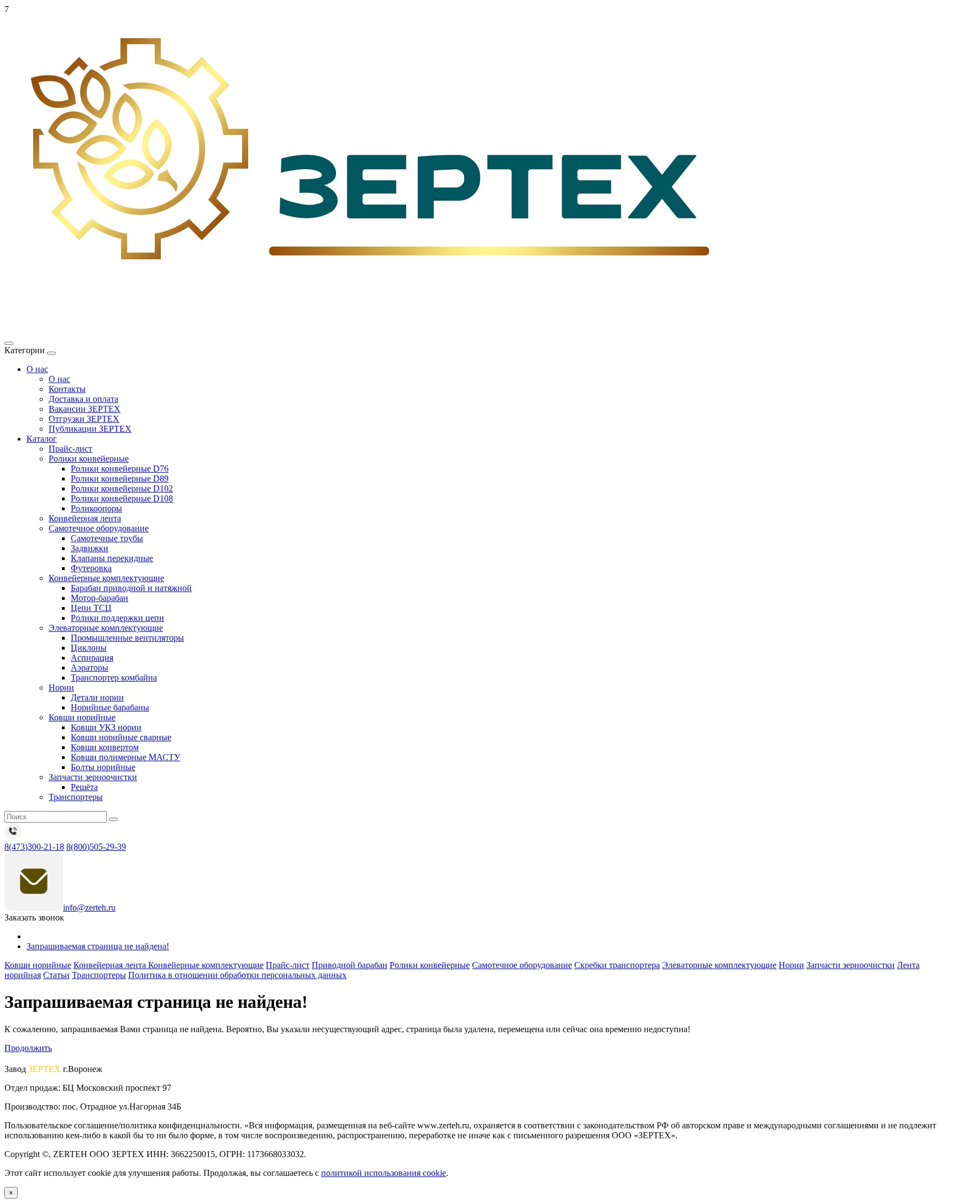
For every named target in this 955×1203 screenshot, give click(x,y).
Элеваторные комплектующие (106, 627)
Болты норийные (103, 767)
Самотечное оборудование (99, 528)
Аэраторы (89, 667)
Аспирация (92, 657)
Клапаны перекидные (112, 558)
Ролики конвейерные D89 (120, 478)
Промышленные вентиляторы (127, 637)
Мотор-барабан (99, 598)
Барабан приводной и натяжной (131, 588)
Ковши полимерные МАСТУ (125, 757)
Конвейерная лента (85, 518)
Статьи (56, 975)
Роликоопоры (96, 508)
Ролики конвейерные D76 (120, 468)
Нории (61, 687)
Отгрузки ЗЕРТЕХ (84, 418)
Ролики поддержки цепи (117, 618)
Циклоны (89, 647)
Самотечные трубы (107, 538)
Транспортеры (76, 797)
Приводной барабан (349, 965)
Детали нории (97, 697)
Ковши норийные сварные (121, 737)
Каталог (42, 438)
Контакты (67, 389)
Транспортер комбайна (114, 677)
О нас (37, 369)
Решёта (84, 787)
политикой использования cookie (383, 1173)
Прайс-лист (70, 448)
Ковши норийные (82, 717)
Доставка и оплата (83, 399)
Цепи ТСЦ (91, 608)
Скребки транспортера (617, 965)
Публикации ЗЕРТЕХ (90, 428)
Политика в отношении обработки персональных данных (237, 975)
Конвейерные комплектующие (106, 578)
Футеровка (91, 568)
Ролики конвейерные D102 (122, 488)
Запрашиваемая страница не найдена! (98, 946)
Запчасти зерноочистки (93, 777)
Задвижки (89, 548)
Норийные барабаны (110, 707)
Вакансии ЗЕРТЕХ (84, 409)
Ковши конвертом (105, 747)
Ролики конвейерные (89, 458)
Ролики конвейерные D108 (122, 498)
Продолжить (28, 1048)
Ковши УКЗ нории (106, 727)
